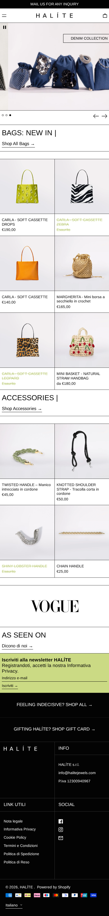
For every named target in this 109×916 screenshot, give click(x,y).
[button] (105, 15)
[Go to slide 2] (6, 115)
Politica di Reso (16, 862)
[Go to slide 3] (10, 115)
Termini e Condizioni (21, 845)
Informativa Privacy (20, 829)
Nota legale (13, 821)
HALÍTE (27, 887)
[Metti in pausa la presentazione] (4, 27)
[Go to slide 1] (3, 115)
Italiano (12, 905)
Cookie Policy (15, 837)
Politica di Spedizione (21, 854)
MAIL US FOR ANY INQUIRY (54, 4)
